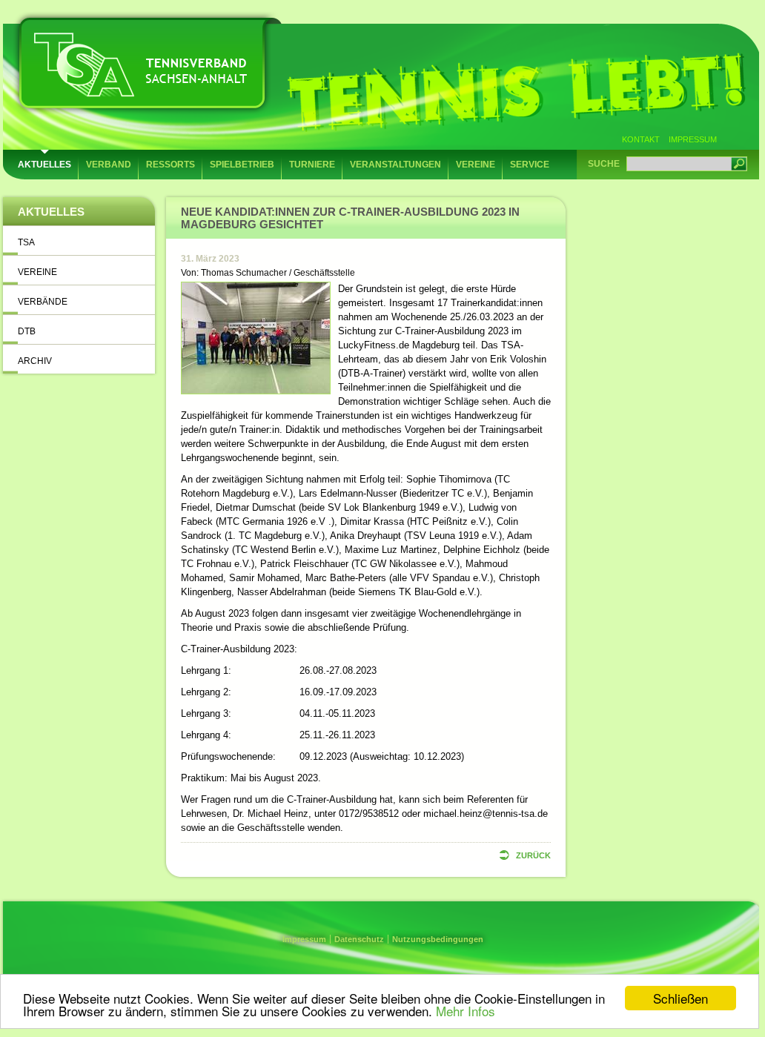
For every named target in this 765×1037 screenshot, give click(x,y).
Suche (604, 164)
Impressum (693, 139)
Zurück (533, 855)
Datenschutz (359, 939)
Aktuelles (44, 164)
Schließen (680, 998)
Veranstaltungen (395, 164)
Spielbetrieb (242, 164)
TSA (26, 242)
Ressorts (170, 164)
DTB (27, 331)
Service (529, 164)
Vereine (475, 164)
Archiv (35, 361)
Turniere (312, 164)
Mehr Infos (465, 1010)
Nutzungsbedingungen (437, 939)
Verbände (42, 301)
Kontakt (641, 139)
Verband (108, 164)
